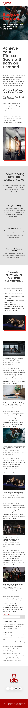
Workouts (10, 364)
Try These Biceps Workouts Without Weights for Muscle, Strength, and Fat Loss (14, 447)
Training (5, 364)
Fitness (14, 362)
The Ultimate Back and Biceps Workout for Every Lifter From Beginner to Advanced (12, 539)
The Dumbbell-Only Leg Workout (13, 359)
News (17, 452)
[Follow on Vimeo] (16, 688)
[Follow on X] (12, 688)
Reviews (18, 362)
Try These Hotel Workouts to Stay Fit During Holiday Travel (13, 403)
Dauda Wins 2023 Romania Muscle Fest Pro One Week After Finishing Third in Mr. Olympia (13, 649)
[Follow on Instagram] (20, 688)
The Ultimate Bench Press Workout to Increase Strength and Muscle (13, 493)
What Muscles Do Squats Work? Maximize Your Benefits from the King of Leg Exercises (13, 586)
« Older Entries (7, 614)
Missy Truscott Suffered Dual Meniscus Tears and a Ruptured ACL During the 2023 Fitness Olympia (13, 656)
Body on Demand (9, 360)
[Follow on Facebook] (8, 688)
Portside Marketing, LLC (14, 704)
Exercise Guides (7, 362)
